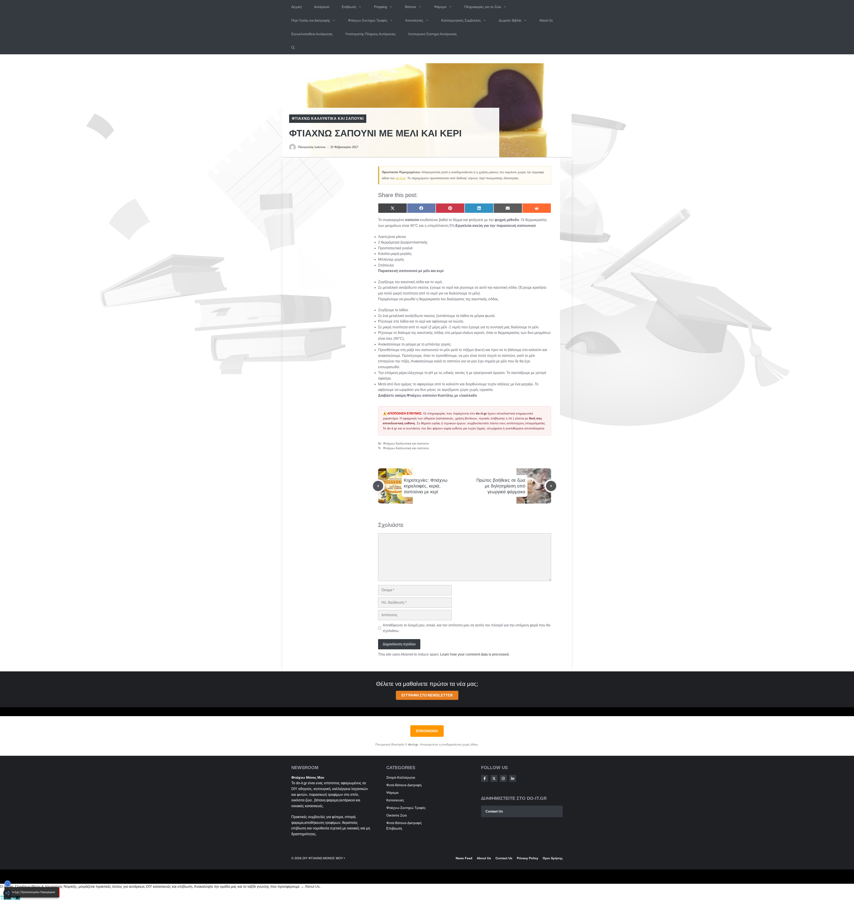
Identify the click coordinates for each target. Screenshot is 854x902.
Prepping (380, 7)
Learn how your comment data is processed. (475, 654)
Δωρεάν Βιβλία (510, 20)
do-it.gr (400, 178)
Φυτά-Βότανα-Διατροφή (403, 785)
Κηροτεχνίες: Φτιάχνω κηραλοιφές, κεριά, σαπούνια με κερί (425, 486)
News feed (464, 858)
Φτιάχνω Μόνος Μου (307, 777)
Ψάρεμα (440, 7)
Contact (501, 858)
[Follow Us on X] (493, 778)
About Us (546, 20)
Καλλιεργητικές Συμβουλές (461, 20)
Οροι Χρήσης (553, 858)
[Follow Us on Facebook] (484, 778)
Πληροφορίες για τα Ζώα (482, 7)
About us (484, 858)
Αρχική (296, 7)
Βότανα (410, 7)
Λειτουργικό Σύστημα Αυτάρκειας (432, 34)
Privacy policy (527, 858)
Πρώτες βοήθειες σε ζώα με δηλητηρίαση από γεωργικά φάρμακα (500, 486)
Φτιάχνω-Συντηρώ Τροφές (367, 20)
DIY (294, 789)
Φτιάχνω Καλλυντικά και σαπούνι (328, 118)
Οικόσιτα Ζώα (396, 815)
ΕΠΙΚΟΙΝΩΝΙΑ (427, 731)
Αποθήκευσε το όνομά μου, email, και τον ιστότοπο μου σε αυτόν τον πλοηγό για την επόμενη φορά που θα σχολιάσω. (466, 628)
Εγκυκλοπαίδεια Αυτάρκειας (312, 34)
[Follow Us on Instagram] (503, 778)
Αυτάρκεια (321, 7)
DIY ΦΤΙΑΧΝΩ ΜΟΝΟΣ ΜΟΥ (322, 858)
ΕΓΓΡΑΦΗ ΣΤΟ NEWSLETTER (427, 695)
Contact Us (494, 811)
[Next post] (551, 486)
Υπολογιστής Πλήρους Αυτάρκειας (370, 34)
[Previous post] (378, 486)
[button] (293, 47)
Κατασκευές (414, 20)
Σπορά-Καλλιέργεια (400, 777)
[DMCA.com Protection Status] (10, 899)
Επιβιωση (349, 7)
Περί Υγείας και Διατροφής (310, 20)
